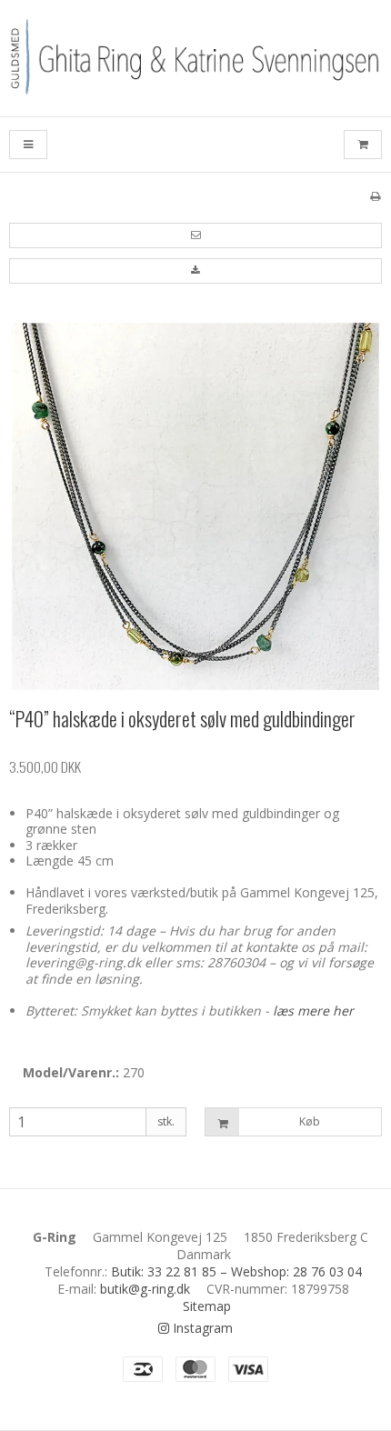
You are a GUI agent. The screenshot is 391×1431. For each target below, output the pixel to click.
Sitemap (207, 1306)
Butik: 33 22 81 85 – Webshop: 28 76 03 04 (236, 1271)
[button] (195, 235)
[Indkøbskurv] (363, 145)
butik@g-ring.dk (145, 1288)
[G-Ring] (195, 58)
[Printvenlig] (375, 195)
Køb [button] (309, 1121)
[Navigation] (28, 145)
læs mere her (313, 1010)
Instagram (201, 1327)
